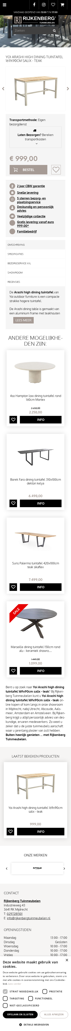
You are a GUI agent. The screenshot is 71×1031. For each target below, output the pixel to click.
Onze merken (35, 855)
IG (43, 4)
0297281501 (15, 914)
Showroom (15, 272)
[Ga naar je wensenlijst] (53, 4)
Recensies (14, 281)
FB (34, 4)
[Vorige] (3, 89)
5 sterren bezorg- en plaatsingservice (31, 200)
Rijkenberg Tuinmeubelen (22, 901)
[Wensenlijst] (53, 4)
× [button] (66, 960)
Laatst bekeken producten (35, 756)
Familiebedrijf (27, 231)
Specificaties (15, 253)
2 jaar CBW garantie (31, 186)
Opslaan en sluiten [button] (20, 1014)
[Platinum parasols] (37, 868)
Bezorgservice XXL (19, 263)
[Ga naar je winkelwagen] (62, 4)
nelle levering (28, 192)
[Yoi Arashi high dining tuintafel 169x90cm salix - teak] (35, 88)
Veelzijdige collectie (31, 216)
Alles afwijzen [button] (54, 1014)
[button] (35, 1024)
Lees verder (14, 983)
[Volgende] (68, 89)
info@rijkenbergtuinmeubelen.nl (28, 918)
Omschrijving (16, 244)
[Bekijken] (62, 4)
